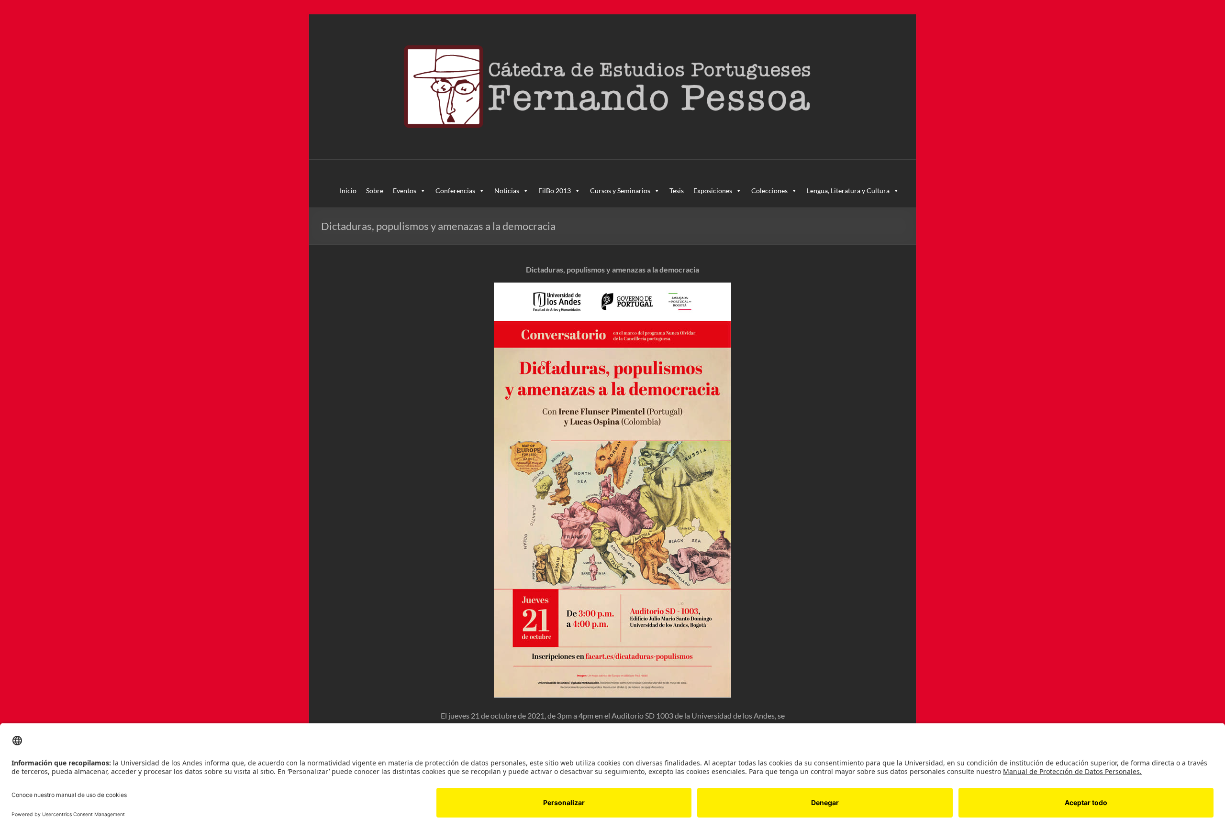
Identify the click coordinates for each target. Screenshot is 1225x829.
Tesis (676, 190)
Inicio (348, 190)
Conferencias (455, 190)
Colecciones (769, 190)
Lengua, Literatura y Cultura (848, 190)
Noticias (506, 190)
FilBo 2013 (554, 190)
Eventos (404, 190)
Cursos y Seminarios (620, 190)
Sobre (374, 190)
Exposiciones (712, 190)
